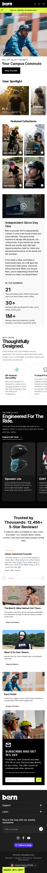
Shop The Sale (11, 71)
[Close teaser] (25, 866)
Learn (5, 811)
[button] (13, 870)
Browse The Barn (12, 706)
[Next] (43, 578)
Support (6, 805)
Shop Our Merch (12, 664)
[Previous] (4, 578)
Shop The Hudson (12, 622)
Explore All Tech (12, 437)
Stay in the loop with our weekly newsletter (18, 821)
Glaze (32, 855)
